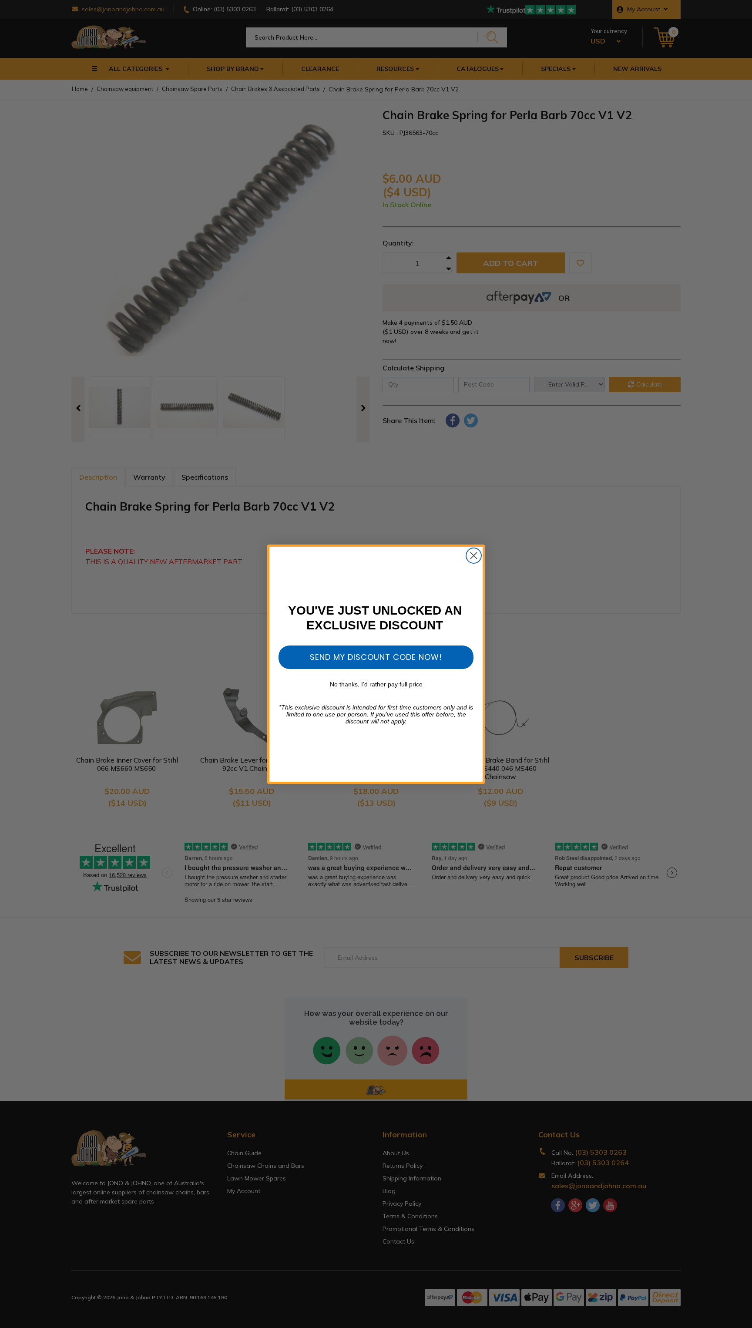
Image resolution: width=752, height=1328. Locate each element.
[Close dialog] (473, 555)
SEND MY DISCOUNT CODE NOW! (376, 657)
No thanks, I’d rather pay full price (376, 684)
